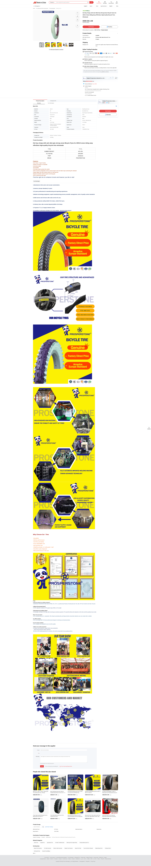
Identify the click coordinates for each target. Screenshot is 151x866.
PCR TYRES (56, 831)
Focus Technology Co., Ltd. (67, 861)
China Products (52, 857)
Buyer (91, 6)
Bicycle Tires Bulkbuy (46, 851)
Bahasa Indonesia (108, 858)
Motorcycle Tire (58, 8)
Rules (117, 6)
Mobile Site (101, 857)
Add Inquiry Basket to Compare (56, 49)
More (34, 853)
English (48, 858)
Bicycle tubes (35, 831)
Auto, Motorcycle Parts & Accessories (42, 8)
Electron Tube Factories (57, 848)
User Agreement (82, 861)
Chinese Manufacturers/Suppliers (61, 857)
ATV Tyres (56, 829)
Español (51, 858)
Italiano (69, 858)
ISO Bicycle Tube (37, 851)
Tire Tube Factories (47, 848)
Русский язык (65, 858)
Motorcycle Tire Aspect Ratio (72, 842)
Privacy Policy (93, 861)
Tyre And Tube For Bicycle (88, 848)
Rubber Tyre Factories (69, 848)
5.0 (103, 102)
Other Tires (36, 842)
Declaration (88, 861)
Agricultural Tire (50, 842)
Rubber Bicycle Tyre (98, 848)
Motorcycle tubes (79, 829)
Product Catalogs (49, 826)
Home (34, 8)
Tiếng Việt (102, 858)
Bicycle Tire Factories (38, 848)
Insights (105, 857)
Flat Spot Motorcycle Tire (84, 842)
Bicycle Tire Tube (78, 848)
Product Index (96, 857)
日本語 (88, 858)
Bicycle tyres (99, 829)
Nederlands (78, 858)
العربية (82, 858)
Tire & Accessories (52, 8)
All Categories (37, 6)
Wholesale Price (77, 857)
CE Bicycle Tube (108, 848)
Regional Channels (89, 857)
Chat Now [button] (110, 26)
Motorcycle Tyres (36, 829)
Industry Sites (83, 857)
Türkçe (99, 858)
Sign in (117, 3)
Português (56, 858)
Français (60, 858)
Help (97, 6)
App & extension (104, 6)
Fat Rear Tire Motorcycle (59, 842)
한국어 (85, 858)
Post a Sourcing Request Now (66, 766)
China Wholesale (70, 857)
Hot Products (46, 857)
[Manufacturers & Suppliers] (39, 2)
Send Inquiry (91, 26)
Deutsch (73, 858)
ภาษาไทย (94, 858)
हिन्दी (91, 858)
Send (42, 766)
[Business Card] (116, 106)
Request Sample (104, 29)
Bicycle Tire (42, 842)
